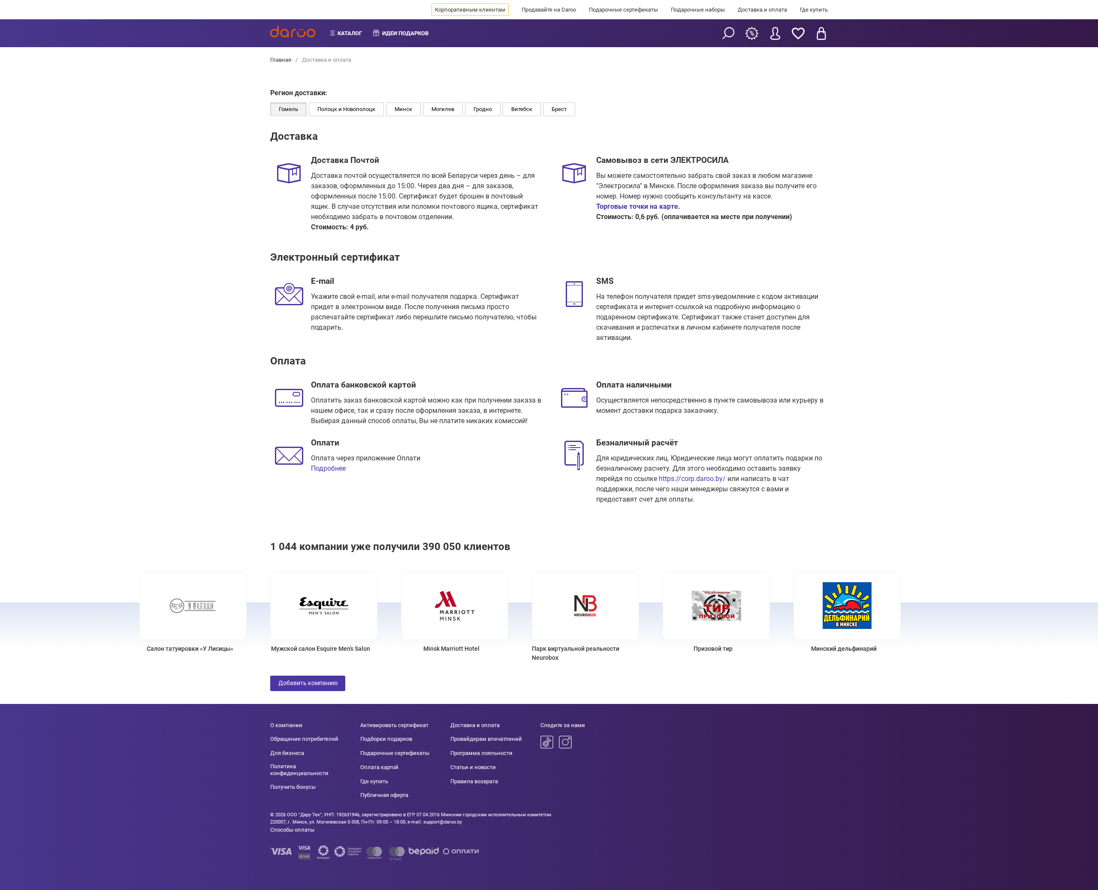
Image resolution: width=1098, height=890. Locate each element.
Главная (281, 60)
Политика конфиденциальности (299, 769)
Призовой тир (713, 648)
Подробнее (328, 468)
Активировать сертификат (394, 725)
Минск (403, 109)
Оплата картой (379, 767)
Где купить (814, 9)
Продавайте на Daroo (549, 9)
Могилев (442, 109)
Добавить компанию (308, 683)
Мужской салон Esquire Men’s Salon (320, 648)
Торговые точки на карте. (638, 206)
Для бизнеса (287, 753)
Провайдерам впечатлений (486, 739)
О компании (286, 725)
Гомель (288, 109)
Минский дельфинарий (844, 648)
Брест (559, 109)
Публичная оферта (384, 795)
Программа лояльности (481, 753)
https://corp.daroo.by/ (692, 479)
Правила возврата (474, 781)
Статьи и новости (473, 767)
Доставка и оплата (762, 9)
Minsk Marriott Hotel (451, 648)
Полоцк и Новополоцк (346, 109)
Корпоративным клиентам (470, 9)
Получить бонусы (293, 787)
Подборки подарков (386, 739)
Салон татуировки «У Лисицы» (190, 648)
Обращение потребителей (304, 739)
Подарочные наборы (698, 9)
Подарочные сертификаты (623, 9)
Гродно (483, 109)
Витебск (521, 109)
